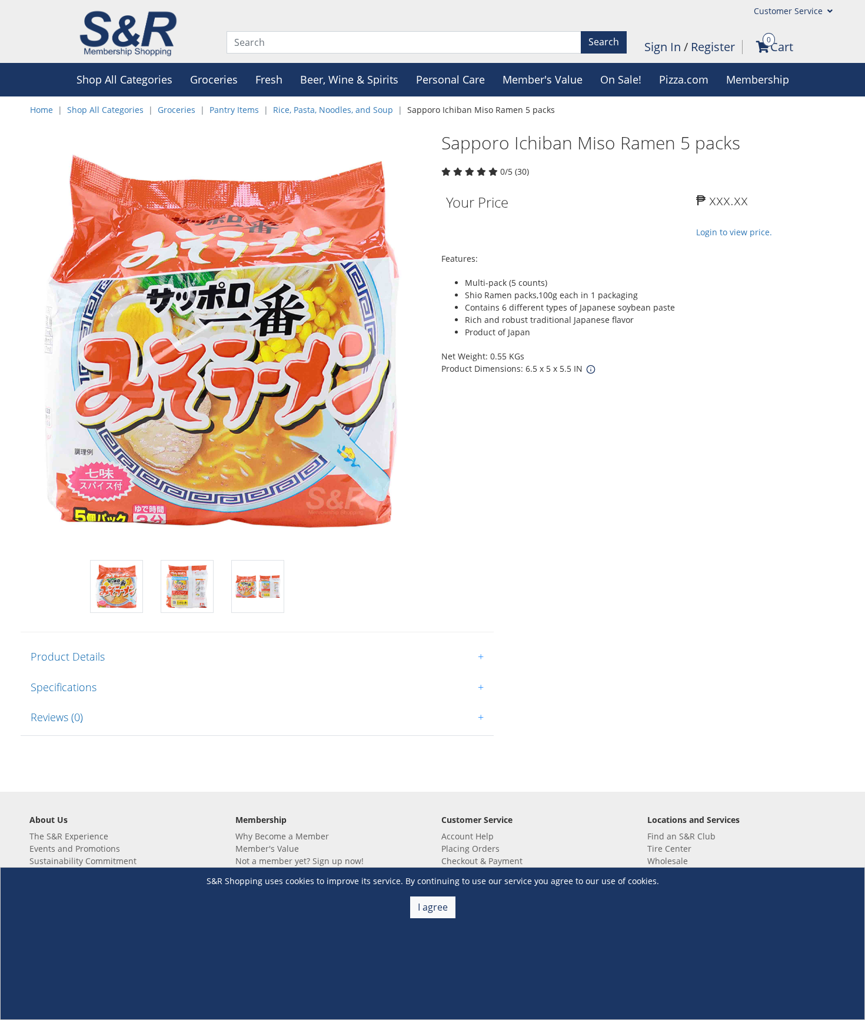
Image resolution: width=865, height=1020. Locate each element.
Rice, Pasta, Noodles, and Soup (333, 109)
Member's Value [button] (543, 79)
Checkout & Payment (482, 860)
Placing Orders (470, 848)
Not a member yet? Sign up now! (299, 860)
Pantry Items (234, 109)
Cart (781, 47)
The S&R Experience (68, 836)
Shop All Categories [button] (124, 79)
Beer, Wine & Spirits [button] (349, 79)
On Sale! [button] (620, 79)
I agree (433, 907)
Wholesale (667, 860)
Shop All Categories (105, 109)
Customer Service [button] (789, 10)
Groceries (176, 109)
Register (713, 47)
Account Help (467, 836)
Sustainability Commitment (83, 860)
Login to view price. (734, 232)
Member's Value (267, 848)
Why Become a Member (282, 836)
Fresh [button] (268, 79)
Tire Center (669, 848)
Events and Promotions (74, 848)
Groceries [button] (214, 79)
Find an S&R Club (681, 836)
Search (603, 41)
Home (41, 109)
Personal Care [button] (450, 79)
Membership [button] (757, 79)
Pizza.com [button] (683, 79)
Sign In (664, 47)
